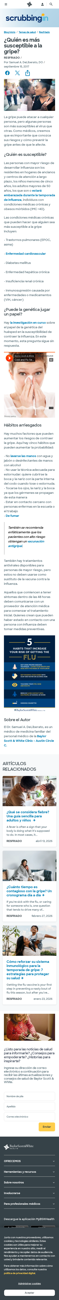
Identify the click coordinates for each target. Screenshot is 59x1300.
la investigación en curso (28, 323)
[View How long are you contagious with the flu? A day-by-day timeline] (29, 866)
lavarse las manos (23, 456)
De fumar (12, 516)
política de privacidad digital (19, 1273)
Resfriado (44, 32)
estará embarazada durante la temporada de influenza (29, 195)
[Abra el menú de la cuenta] (42, 4)
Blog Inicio (9, 32)
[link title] (29, 4)
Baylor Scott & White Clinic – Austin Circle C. (29, 740)
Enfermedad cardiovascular (26, 254)
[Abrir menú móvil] (6, 4)
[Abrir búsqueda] (51, 4)
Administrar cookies (29, 1283)
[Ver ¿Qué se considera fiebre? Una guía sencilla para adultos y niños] (29, 791)
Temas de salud (27, 32)
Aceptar (29, 1292)
